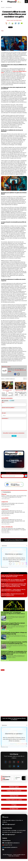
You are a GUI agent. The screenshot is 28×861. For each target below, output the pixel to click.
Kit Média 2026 (14, 808)
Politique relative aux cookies (14, 799)
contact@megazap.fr (9, 824)
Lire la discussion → (6, 498)
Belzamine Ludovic (6, 366)
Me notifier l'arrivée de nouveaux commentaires (13, 433)
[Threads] (22, 762)
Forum (2, 670)
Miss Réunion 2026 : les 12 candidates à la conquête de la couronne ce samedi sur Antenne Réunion (13, 580)
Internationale (9, 7)
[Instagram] (9, 762)
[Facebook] (5, 762)
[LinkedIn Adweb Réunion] (3, 849)
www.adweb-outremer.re (10, 847)
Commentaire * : (5, 418)
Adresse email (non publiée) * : (8, 407)
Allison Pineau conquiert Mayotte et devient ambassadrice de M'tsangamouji (13, 623)
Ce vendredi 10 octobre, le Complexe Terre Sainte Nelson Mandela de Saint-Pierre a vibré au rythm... (17, 645)
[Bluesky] (18, 766)
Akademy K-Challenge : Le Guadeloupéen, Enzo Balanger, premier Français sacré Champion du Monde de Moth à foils (14, 653)
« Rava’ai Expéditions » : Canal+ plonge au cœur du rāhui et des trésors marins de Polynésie (13, 590)
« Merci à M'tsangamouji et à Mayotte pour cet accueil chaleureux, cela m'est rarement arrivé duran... (17, 626)
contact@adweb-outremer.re (11, 842)
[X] (14, 762)
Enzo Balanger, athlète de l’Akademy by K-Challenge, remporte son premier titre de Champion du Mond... (16, 656)
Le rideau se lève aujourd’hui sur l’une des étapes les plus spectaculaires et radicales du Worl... (17, 636)
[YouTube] (18, 762)
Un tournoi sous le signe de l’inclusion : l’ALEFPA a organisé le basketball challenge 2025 (14, 642)
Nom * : (3, 402)
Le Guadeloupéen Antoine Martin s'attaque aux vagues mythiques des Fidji (14, 633)
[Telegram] (14, 766)
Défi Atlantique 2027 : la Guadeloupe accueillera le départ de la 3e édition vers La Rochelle (13, 614)
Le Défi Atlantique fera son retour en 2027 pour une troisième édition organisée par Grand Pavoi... (16, 617)
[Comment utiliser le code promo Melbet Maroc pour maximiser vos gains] (14, 36)
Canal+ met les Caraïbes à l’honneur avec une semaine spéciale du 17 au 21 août (12, 576)
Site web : (4, 413)
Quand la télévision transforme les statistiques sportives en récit (7, 394)
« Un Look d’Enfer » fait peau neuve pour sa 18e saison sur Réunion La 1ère (12, 594)
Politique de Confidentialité (14, 790)
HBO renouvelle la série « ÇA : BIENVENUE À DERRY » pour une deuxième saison (20, 393)
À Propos (14, 805)
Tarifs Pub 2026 (14, 796)
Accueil (2, 7)
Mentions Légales (14, 787)
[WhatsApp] (9, 766)
